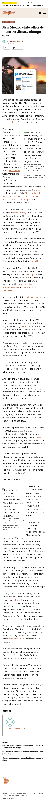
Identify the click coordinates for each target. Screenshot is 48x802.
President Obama (16, 638)
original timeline (34, 297)
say (22, 326)
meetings (29, 274)
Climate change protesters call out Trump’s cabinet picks (22, 759)
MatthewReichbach (16, 41)
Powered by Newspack (10, 798)
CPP (26, 193)
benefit (19, 600)
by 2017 (34, 261)
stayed (36, 190)
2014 (6, 242)
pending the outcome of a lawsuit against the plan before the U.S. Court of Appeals (22, 196)
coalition (39, 437)
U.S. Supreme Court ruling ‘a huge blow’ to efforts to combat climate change (22, 746)
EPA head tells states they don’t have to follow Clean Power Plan (22, 753)
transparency (19, 212)
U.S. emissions (9, 122)
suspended (14, 170)
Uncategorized (8, 22)
